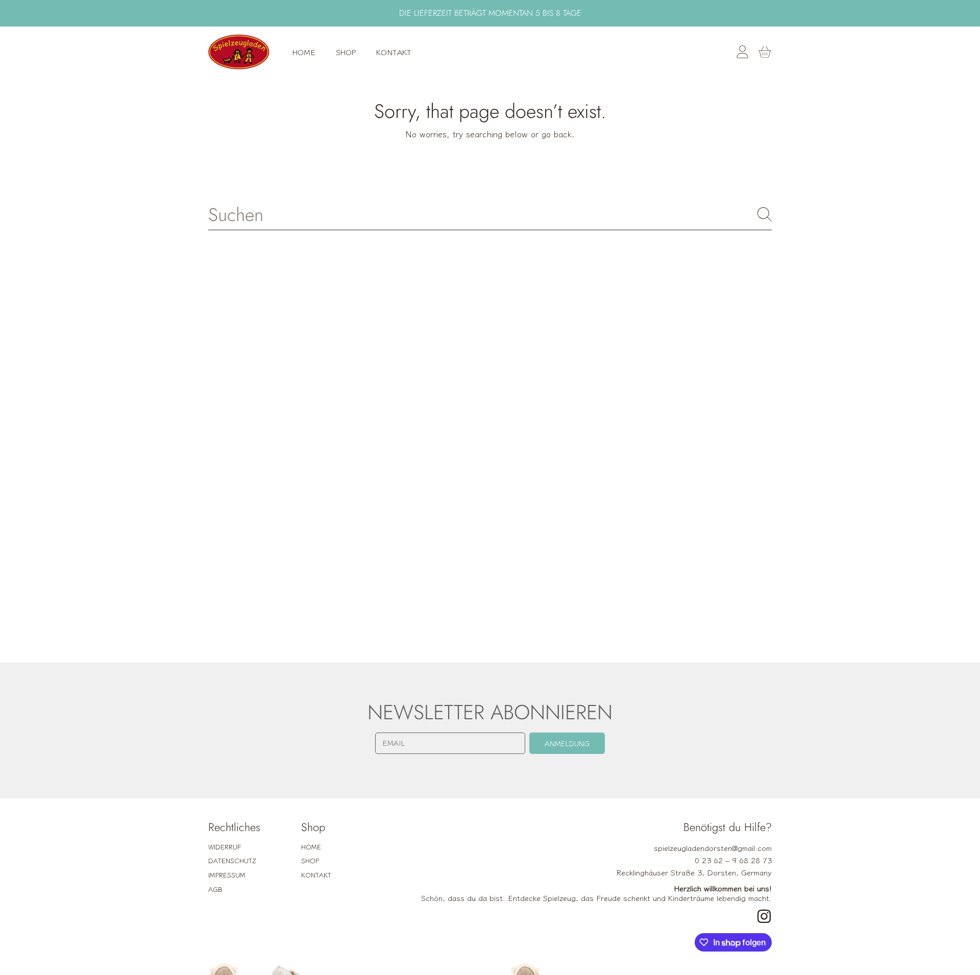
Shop (310, 860)
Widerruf (224, 846)
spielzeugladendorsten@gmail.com (713, 847)
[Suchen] (764, 214)
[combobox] (490, 214)
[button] (764, 52)
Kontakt (316, 875)
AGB (215, 889)
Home (311, 846)
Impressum (227, 875)
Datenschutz (232, 860)
